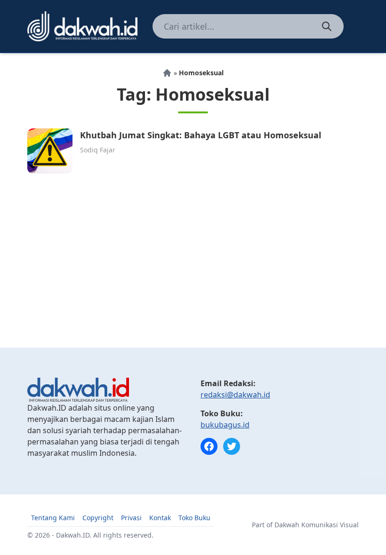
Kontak (160, 517)
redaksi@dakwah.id (235, 394)
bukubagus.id (225, 425)
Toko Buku (194, 517)
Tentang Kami (53, 517)
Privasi (131, 517)
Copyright (97, 517)
